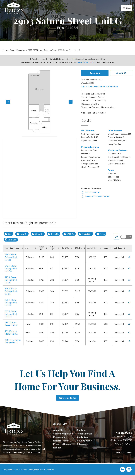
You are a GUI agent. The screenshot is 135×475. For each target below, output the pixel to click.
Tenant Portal (84, 433)
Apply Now (95, 73)
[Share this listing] (129, 257)
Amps (102, 234)
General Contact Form (87, 62)
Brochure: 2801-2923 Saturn (97, 196)
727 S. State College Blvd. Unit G (11, 280)
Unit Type (12, 239)
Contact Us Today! (67, 397)
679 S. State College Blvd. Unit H (11, 303)
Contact (81, 430)
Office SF (39, 234)
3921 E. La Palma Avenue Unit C (13, 341)
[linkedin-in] (123, 469)
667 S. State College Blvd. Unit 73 (11, 314)
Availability (86, 234)
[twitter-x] (129, 469)
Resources (59, 437)
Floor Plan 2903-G (92, 192)
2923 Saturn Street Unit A (11, 332)
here (74, 59)
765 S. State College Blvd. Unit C (11, 257)
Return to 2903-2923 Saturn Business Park (99, 86)
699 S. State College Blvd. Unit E (11, 291)
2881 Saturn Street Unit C (11, 323)
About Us (58, 430)
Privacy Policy (84, 440)
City (10, 234)
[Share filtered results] (116, 237)
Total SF (23, 234)
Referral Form (60, 440)
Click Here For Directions (93, 112)
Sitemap (81, 444)
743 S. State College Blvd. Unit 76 (11, 268)
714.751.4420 (123, 444)
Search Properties (63, 433)
